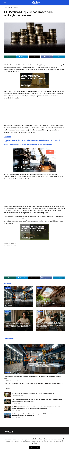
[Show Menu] (5, 2)
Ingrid (7, 380)
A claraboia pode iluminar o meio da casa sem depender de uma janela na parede (28, 144)
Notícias (10, 7)
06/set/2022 (17, 19)
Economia (16, 7)
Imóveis (39, 288)
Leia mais (9, 388)
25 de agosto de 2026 (11, 305)
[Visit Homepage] (36, 2)
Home (5, 7)
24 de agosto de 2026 (43, 328)
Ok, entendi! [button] (34, 447)
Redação (8, 19)
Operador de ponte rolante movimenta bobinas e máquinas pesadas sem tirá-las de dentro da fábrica (18, 301)
